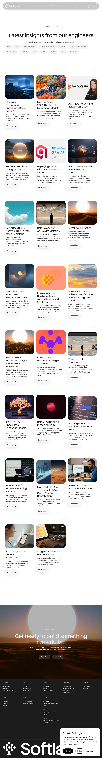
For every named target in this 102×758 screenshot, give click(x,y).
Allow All (68, 751)
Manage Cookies (28, 703)
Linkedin (5, 701)
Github (5, 705)
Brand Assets (67, 692)
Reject (79, 751)
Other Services (8, 690)
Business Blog (67, 686)
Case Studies (27, 688)
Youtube (5, 703)
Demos (25, 686)
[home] (12, 6)
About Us (46, 686)
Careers (45, 688)
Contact (92, 6)
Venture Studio (47, 690)
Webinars (66, 690)
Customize (89, 751)
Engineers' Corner (68, 688)
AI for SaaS (6, 686)
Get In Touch (86, 686)
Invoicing (85, 688)
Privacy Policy (27, 701)
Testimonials (27, 690)
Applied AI (6, 688)
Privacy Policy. (72, 744)
